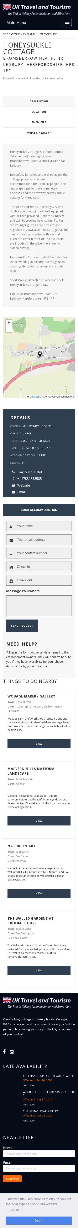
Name (7, 1147)
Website (23, 485)
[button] (39, 354)
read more (29, 1085)
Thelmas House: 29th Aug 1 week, (48, 1075)
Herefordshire (47, 34)
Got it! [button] (39, 1220)
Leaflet (33, 396)
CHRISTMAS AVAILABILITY (40, 1111)
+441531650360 (29, 472)
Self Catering (12, 34)
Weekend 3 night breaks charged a (48, 1093)
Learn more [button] (15, 1210)
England (29, 34)
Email (21, 492)
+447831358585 (29, 478)
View (39, 743)
